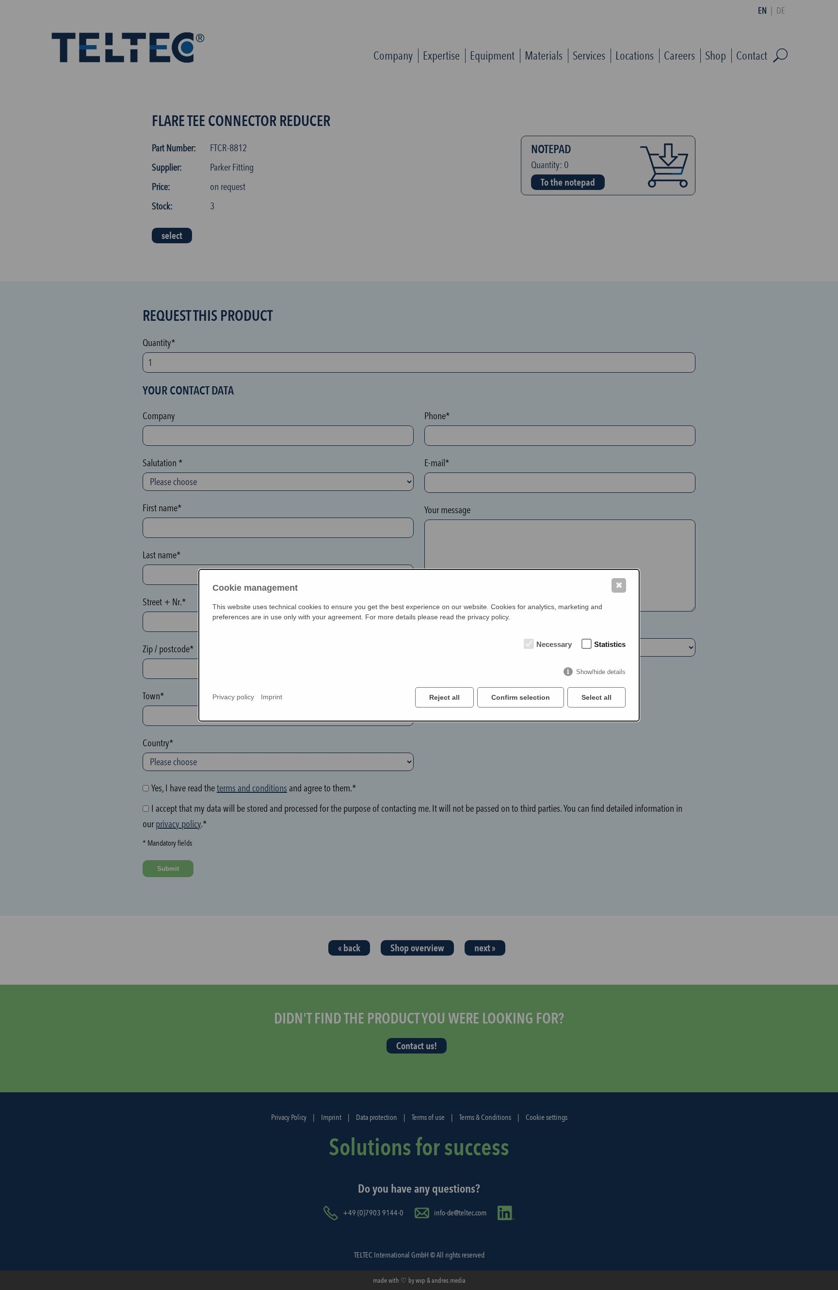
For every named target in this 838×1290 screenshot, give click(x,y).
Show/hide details (601, 672)
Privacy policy (233, 697)
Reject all (444, 697)
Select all (596, 697)
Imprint (271, 697)
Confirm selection (520, 697)
